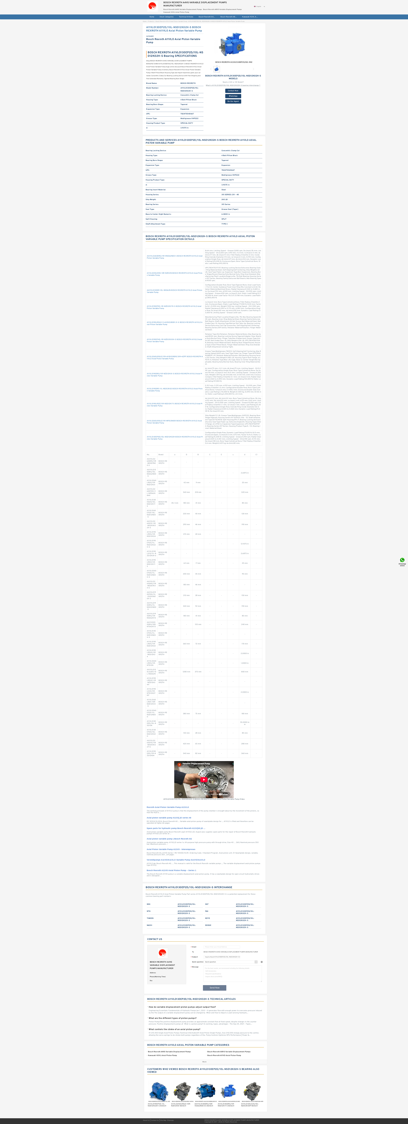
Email (193, 947)
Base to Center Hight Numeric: (158, 214)
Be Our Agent (233, 101)
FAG (206, 911)
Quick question (197, 962)
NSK (148, 904)
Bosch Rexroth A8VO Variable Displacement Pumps (229, 17)
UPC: (148, 114)
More (204, 1062)
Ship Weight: (151, 200)
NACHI (149, 925)
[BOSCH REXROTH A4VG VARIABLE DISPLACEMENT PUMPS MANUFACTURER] (152, 6)
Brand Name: (151, 83)
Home (151, 17)
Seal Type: (150, 209)
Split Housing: (151, 219)
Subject (194, 957)
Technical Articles (186, 17)
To (193, 952)
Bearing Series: (152, 204)
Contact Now (233, 91)
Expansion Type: (153, 109)
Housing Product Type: (155, 123)
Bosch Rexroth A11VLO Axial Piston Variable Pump (171, 21)
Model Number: (152, 88)
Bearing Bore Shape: (155, 104)
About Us (146, 1120)
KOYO (207, 918)
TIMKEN (150, 918)
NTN (148, 911)
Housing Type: (152, 100)
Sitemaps (170, 1120)
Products (151, 21)
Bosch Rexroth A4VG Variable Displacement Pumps (208, 17)
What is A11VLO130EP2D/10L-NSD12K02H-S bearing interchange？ (233, 85)
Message (195, 967)
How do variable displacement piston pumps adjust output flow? (182, 1007)
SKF (207, 904)
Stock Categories (167, 17)
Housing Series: (152, 195)
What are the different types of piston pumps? (173, 1018)
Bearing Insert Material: (156, 190)
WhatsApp (233, 96)
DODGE (208, 925)
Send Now (215, 988)
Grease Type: (151, 119)
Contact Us (155, 1120)
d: (147, 128)
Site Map (163, 1120)
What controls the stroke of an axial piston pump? (174, 1029)
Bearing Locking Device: (156, 95)
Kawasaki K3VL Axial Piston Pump (251, 17)
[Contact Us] (402, 562)
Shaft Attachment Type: (155, 224)
